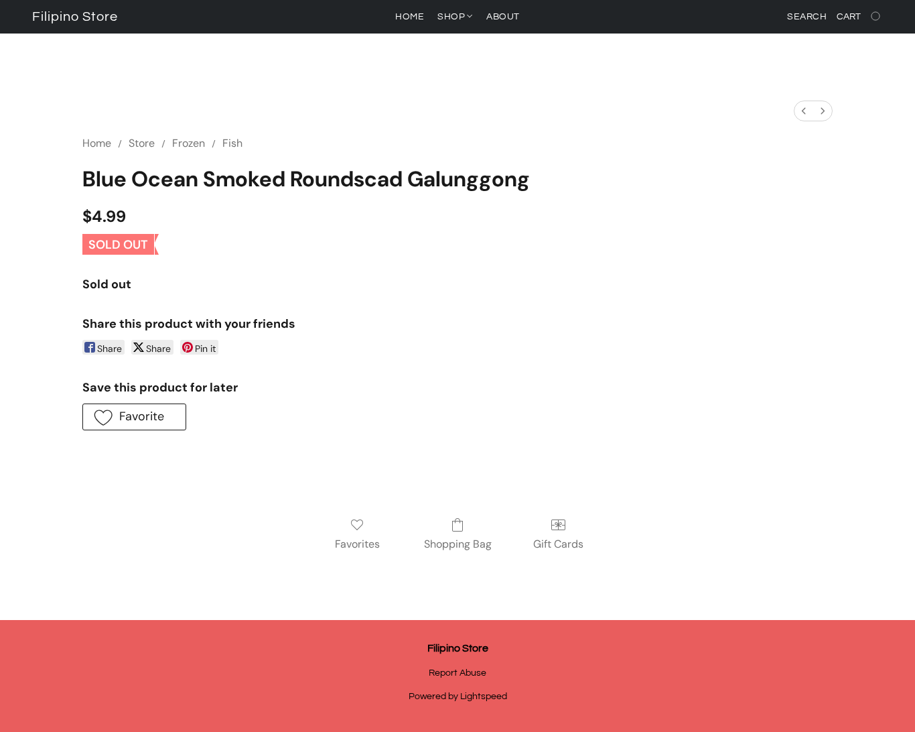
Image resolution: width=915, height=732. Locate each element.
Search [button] (807, 16)
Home (409, 16)
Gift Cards (558, 544)
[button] (75, 17)
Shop (452, 16)
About (503, 16)
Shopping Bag (458, 544)
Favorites (357, 544)
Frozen (188, 143)
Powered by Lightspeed (458, 696)
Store (142, 143)
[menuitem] (803, 111)
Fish (232, 143)
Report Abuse (457, 673)
